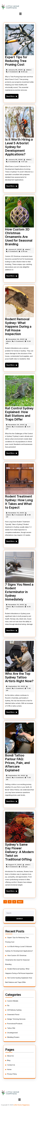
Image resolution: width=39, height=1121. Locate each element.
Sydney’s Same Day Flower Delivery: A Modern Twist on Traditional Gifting (19, 852)
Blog (8, 1060)
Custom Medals (12, 1001)
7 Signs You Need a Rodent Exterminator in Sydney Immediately (19, 592)
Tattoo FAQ (11, 1028)
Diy (8, 1005)
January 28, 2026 (15, 70)
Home (9, 1069)
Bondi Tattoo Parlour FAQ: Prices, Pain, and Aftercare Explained (17, 762)
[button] (20, 14)
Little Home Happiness (22, 1105)
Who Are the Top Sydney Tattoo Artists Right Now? (19, 677)
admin (28, 70)
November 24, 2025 (16, 339)
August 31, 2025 (14, 864)
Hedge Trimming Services (16, 1019)
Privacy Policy (12, 1074)
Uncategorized (12, 1033)
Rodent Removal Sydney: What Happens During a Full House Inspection (18, 326)
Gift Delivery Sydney (14, 1010)
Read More (12, 95)
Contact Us (11, 1065)
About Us (10, 1056)
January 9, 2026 (14, 249)
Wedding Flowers (13, 1037)
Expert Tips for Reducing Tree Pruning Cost (16, 60)
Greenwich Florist (13, 1014)
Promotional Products (14, 1024)
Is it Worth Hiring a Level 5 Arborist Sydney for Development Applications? (19, 147)
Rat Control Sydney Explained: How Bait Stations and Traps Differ (19, 413)
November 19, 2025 (16, 513)
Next (20, 902)
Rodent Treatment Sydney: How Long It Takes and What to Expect (19, 501)
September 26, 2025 (16, 686)
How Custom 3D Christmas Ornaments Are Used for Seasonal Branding (18, 236)
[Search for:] (19, 913)
